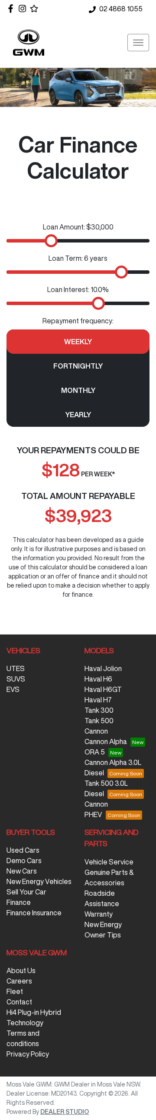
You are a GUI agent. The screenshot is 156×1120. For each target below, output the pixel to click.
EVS (13, 689)
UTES (15, 668)
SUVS (15, 678)
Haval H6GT (103, 689)
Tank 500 (99, 720)
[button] (138, 42)
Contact (19, 1001)
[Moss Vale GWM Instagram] (24, 8)
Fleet (14, 991)
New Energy (103, 924)
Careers (19, 980)
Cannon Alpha (105, 741)
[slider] (51, 240)
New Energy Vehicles (39, 881)
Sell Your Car (26, 891)
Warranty (98, 914)
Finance (18, 902)
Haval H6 (98, 678)
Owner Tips (102, 934)
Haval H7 (98, 699)
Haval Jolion (103, 668)
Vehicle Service (108, 861)
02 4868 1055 (121, 8)
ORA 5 (94, 751)
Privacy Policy (27, 1053)
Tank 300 (99, 710)
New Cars (21, 870)
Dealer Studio (64, 1112)
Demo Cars (24, 860)
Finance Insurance (34, 912)
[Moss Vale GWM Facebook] (12, 8)
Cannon (96, 731)
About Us (21, 970)
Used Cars (22, 850)
